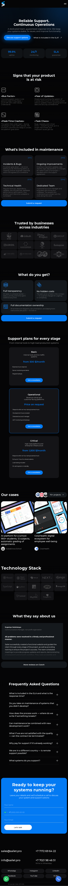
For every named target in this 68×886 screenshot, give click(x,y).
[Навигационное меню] (65, 3)
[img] (17, 517)
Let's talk (18, 827)
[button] (17, 37)
